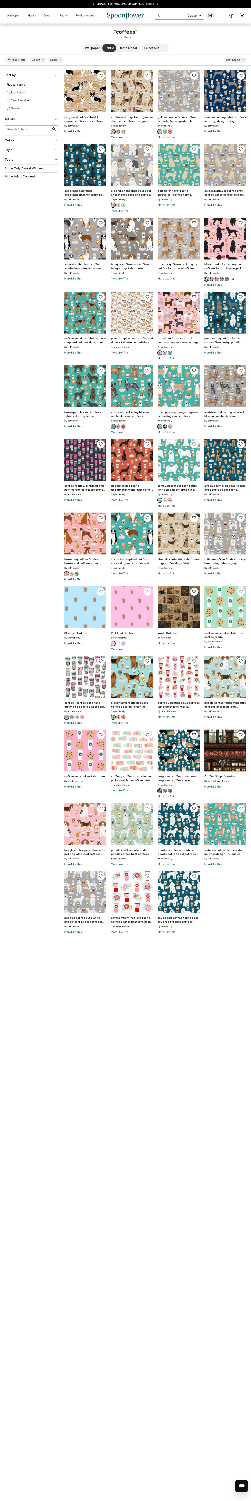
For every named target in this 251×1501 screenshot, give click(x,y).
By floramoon (164, 637)
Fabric (64, 15)
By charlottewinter (213, 641)
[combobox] (194, 16)
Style (31, 150)
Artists (31, 119)
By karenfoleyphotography (217, 781)
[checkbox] (56, 168)
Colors (38, 60)
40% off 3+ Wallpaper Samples (120, 4)
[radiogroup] (31, 96)
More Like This (73, 131)
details (150, 3)
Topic (31, 159)
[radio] (8, 84)
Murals (32, 15)
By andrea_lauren (120, 347)
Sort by (31, 75)
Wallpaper (13, 15)
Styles (56, 60)
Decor (48, 15)
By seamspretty (72, 637)
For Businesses (85, 15)
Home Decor (128, 48)
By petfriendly (71, 125)
